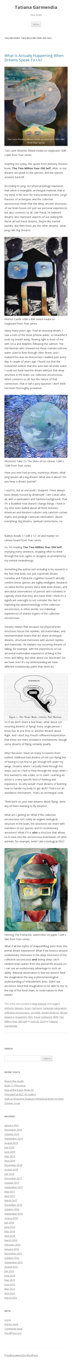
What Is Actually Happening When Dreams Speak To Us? (34, 57)
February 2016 (12, 1244)
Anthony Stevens (14, 1008)
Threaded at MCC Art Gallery (20, 1094)
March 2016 (10, 1240)
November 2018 (13, 1165)
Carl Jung (37, 1008)
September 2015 (13, 1262)
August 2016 (11, 1218)
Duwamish (21, 1017)
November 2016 (13, 1205)
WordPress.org (12, 1333)
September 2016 (13, 1213)
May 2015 (9, 1280)
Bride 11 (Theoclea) (15, 1085)
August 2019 (11, 1143)
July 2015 (9, 1271)
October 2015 (11, 1258)
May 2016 (9, 1231)
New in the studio (14, 1081)
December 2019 (13, 1129)
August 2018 (11, 1169)
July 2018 (9, 1174)
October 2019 (11, 1134)
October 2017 (11, 1182)
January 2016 (11, 1249)
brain (28, 1008)
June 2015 (9, 1275)
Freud (37, 1017)
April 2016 (9, 1235)
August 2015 (11, 1266)
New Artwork (39, 1003)
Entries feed (11, 1324)
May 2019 (9, 1156)
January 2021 (11, 1125)
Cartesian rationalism (55, 1008)
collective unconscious (17, 1012)
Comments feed (13, 1328)
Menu (36, 24)
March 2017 (10, 1200)
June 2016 (9, 1227)
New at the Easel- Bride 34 (18, 1090)
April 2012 (9, 1293)
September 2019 (13, 1138)
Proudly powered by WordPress (21, 1355)
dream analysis (50, 1012)
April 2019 (9, 1160)
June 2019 (9, 1151)
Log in (7, 1319)
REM (55, 1017)
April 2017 (9, 1196)
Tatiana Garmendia (36, 7)
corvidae (35, 1012)
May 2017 (9, 1191)
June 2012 (9, 1284)
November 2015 (13, 1253)
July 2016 (9, 1222)
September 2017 (13, 1187)
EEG (30, 1017)
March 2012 (10, 1297)
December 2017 (13, 1178)
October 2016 (11, 1209)
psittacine (46, 1017)
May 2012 (9, 1289)
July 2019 (9, 1147)
